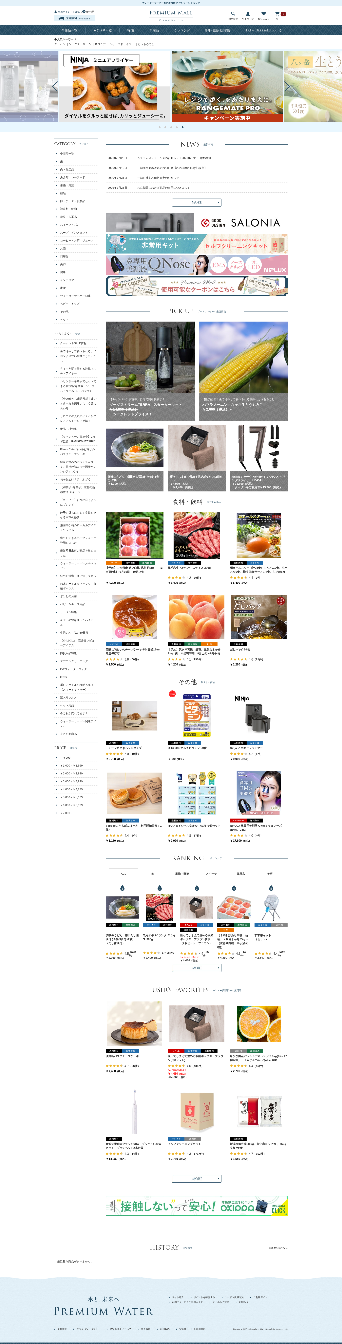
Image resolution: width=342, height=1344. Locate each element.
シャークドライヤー (121, 44)
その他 (64, 311)
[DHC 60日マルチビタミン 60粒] (196, 715)
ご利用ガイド (260, 1297)
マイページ (248, 18)
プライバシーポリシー (88, 1329)
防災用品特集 (68, 653)
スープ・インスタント (74, 232)
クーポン (59, 44)
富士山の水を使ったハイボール (78, 622)
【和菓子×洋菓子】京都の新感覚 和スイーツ (77, 490)
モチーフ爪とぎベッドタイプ (124, 748)
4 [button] (177, 127)
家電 (63, 288)
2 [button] (165, 127)
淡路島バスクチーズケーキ (122, 1056)
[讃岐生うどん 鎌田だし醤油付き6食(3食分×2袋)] (122, 907)
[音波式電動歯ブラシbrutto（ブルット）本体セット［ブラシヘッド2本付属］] (134, 1111)
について (263, 30)
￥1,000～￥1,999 (71, 765)
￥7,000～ (66, 813)
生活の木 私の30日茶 (74, 632)
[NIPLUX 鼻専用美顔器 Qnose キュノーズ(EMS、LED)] (259, 793)
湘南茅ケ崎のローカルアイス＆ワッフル (78, 528)
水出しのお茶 (68, 596)
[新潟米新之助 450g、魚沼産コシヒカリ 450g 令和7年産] (259, 1111)
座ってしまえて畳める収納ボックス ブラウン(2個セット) (196, 937)
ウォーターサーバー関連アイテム (78, 724)
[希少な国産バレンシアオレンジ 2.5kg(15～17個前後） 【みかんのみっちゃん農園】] (259, 1023)
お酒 (63, 248)
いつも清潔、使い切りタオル (78, 575)
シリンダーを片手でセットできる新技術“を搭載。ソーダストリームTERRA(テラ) (78, 386)
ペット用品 (67, 705)
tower (63, 677)
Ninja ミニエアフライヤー (246, 748)
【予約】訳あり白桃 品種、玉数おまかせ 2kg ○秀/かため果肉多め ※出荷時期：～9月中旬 (233, 937)
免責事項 (145, 1329)
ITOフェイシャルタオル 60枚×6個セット (194, 825)
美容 (63, 264)
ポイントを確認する (204, 1297)
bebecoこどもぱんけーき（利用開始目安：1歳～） (134, 827)
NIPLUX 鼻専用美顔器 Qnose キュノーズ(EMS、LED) (256, 827)
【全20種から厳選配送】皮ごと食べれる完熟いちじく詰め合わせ (78, 403)
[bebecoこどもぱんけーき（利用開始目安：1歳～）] (134, 793)
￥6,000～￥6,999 (71, 805)
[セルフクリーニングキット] (196, 1111)
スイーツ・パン (70, 224)
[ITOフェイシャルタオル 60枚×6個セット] (196, 793)
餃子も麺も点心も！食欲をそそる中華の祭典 (78, 515)
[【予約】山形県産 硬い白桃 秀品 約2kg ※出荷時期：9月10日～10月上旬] (134, 535)
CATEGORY (71, 144)
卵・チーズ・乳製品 (72, 201)
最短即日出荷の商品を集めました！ (78, 553)
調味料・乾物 (68, 208)
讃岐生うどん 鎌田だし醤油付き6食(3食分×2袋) (122, 937)
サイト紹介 (178, 1297)
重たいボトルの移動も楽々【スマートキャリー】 (76, 687)
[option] (227, 86)
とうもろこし (146, 44)
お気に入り (264, 18)
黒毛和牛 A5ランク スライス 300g (189, 567)
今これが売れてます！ (74, 713)
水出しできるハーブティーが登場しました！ (78, 540)
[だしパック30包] (259, 617)
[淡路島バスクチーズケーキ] (134, 1023)
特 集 (130, 30)
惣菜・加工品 (68, 216)
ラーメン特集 (68, 612)
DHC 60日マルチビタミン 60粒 (187, 748)
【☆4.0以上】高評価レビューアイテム (77, 643)
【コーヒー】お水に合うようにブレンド (78, 502)
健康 (63, 272)
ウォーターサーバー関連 (75, 295)
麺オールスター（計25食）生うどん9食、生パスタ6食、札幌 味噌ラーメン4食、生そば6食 (258, 569)
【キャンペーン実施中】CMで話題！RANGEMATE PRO (77, 439)
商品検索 (233, 18)
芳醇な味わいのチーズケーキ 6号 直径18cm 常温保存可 (133, 651)
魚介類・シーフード (72, 177)
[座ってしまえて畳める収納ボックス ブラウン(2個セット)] (196, 907)
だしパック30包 (240, 649)
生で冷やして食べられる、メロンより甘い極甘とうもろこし (78, 356)
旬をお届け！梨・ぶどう (75, 479)
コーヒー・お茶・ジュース (76, 240)
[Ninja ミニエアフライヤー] (259, 715)
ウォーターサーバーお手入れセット (78, 566)
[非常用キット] (271, 907)
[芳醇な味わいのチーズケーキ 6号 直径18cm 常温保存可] (134, 617)
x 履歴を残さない (278, 1248)
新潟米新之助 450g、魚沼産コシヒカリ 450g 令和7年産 (259, 1145)
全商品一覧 (69, 30)
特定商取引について (120, 1329)
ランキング (182, 30)
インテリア (67, 280)
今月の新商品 (68, 733)
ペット (64, 319)
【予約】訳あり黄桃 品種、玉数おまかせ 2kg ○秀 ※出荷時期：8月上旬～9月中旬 (194, 651)
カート (279, 18)
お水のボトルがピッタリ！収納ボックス (78, 586)
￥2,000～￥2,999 (71, 773)
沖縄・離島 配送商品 (218, 30)
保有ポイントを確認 (69, 11)
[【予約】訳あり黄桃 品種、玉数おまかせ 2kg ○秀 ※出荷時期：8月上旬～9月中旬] (196, 617)
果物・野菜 (67, 185)
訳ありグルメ (68, 697)
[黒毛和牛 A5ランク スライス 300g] (197, 535)
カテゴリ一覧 (102, 30)
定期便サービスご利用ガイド (187, 1302)
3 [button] (171, 127)
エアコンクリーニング (74, 661)
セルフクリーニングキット (184, 1143)
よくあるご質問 (221, 1302)
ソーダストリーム (80, 44)
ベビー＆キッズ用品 (72, 604)
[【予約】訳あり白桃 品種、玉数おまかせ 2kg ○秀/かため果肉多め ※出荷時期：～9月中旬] (234, 907)
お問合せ (243, 1302)
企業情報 (62, 1329)
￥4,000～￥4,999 (71, 789)
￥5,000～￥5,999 (71, 797)
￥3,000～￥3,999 (71, 781)
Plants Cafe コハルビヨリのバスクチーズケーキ (77, 452)
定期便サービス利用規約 (192, 1329)
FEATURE (67, 333)
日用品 (64, 256)
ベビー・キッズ (70, 303)
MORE (197, 202)
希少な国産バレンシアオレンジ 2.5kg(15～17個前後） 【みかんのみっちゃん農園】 (258, 1058)
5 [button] (182, 127)
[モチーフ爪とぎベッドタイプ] (134, 715)
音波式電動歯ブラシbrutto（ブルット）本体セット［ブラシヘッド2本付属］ (133, 1145)
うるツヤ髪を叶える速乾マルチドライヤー (78, 371)
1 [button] (160, 127)
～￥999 (65, 757)
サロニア (100, 44)
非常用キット (263, 935)
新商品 (154, 30)
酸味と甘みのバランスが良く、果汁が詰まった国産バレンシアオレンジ (78, 466)
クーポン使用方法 (234, 1297)
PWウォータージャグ (73, 669)
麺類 (63, 193)
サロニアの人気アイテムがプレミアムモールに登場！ (78, 418)
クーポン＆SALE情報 (73, 343)
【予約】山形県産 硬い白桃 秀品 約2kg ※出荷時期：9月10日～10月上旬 (134, 569)
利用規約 (165, 1329)
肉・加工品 (67, 169)
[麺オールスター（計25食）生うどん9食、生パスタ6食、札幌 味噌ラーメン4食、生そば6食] (259, 535)
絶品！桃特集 (68, 428)
